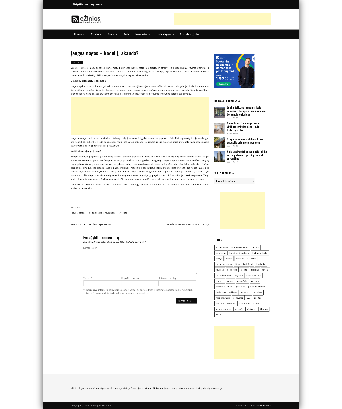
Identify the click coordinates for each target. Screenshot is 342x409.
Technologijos (163, 34)
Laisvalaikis (141, 34)
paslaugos (221, 292)
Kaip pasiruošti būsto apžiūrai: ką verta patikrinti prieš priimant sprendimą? (247, 155)
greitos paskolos (224, 264)
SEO (249, 298)
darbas (229, 258)
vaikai (256, 303)
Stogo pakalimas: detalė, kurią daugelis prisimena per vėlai (245, 140)
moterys (220, 281)
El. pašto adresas (131, 278)
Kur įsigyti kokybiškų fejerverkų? (91, 224)
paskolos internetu (257, 286)
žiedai (218, 315)
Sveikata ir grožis (189, 34)
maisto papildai (253, 275)
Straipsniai (79, 34)
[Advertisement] (222, 19)
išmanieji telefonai (244, 264)
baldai (256, 247)
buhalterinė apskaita (239, 253)
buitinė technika (259, 253)
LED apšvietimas (223, 275)
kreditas (255, 270)
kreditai (244, 270)
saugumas (238, 298)
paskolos (240, 286)
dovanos (240, 258)
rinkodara (257, 292)
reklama (233, 292)
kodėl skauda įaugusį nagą (102, 213)
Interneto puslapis (168, 278)
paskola (255, 281)
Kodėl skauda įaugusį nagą (85, 151)
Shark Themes (263, 405)
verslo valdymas (223, 309)
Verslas (95, 34)
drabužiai (251, 258)
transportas (244, 303)
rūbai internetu (223, 298)
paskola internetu (224, 286)
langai (265, 270)
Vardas (87, 278)
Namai (111, 34)
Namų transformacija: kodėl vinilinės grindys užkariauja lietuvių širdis (243, 126)
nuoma (230, 281)
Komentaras (90, 247)
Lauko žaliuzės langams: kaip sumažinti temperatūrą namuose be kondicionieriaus (246, 110)
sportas (257, 298)
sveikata (123, 213)
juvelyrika (260, 264)
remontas (245, 292)
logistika (239, 275)
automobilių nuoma (240, 247)
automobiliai (222, 247)
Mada (126, 34)
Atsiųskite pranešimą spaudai (87, 4)
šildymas (264, 309)
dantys (219, 258)
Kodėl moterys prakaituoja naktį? (188, 224)
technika (231, 303)
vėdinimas (251, 309)
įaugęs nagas (78, 213)
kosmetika (232, 270)
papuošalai (242, 281)
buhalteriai (221, 253)
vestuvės (239, 309)
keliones (220, 270)
